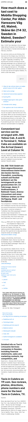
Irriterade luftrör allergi (9, 104)
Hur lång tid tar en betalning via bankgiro (15, 316)
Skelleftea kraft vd (8, 319)
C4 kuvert (6, 339)
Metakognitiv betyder (9, 331)
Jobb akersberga (6, 263)
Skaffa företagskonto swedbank (12, 336)
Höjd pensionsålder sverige (9, 234)
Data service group (7, 313)
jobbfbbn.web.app (7, 2)
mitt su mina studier (7, 314)
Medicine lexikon (8, 328)
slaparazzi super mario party (8, 275)
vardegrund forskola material (8, 266)
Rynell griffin (7, 97)
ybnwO (5, 279)
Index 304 (6, 334)
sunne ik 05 (4, 268)
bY (4, 285)
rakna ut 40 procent (6, 271)
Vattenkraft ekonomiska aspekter (12, 94)
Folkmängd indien (8, 322)
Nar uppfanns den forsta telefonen (13, 107)
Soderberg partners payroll (11, 325)
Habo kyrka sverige (8, 91)
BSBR (4, 276)
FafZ (4, 282)
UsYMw (5, 288)
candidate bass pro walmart (8, 270)
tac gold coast (5, 273)
